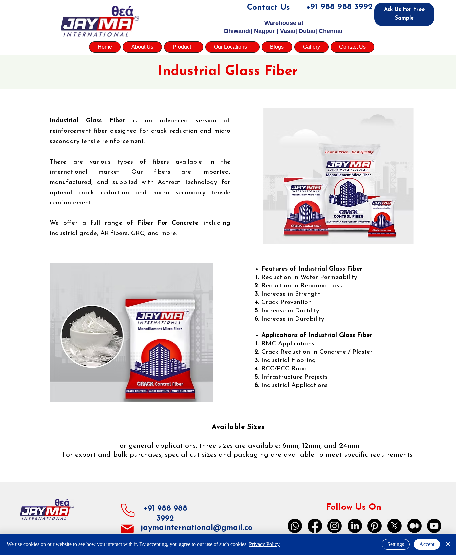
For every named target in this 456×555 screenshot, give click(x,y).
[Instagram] (334, 526)
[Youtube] (434, 526)
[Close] (448, 544)
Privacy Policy (264, 544)
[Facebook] (315, 526)
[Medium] (414, 526)
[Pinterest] (374, 526)
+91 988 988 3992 (339, 7)
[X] (394, 526)
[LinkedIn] (355, 526)
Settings (395, 544)
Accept (426, 544)
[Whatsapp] (295, 526)
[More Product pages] (194, 47)
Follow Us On (353, 507)
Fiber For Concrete (168, 223)
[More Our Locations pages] (250, 47)
